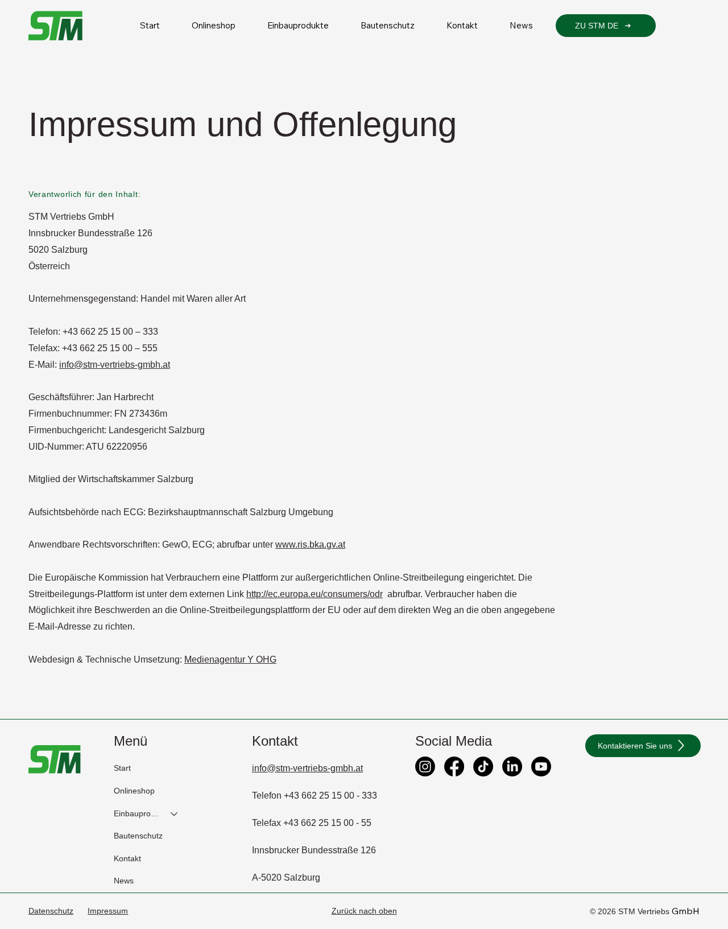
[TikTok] (483, 766)
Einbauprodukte (137, 813)
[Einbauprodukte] (174, 814)
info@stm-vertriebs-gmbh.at (114, 364)
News (124, 880)
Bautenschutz (138, 835)
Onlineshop (134, 790)
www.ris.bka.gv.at (310, 544)
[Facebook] (454, 766)
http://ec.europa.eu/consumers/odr (314, 594)
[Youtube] (541, 766)
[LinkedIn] (512, 766)
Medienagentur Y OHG (230, 659)
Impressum (108, 910)
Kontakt (127, 858)
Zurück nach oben (364, 910)
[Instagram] (425, 766)
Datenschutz (50, 910)
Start (122, 767)
